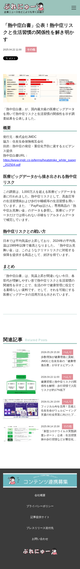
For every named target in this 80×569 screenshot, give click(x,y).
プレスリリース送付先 (40, 527)
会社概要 (40, 495)
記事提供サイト (40, 517)
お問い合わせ (40, 538)
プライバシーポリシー (40, 506)
